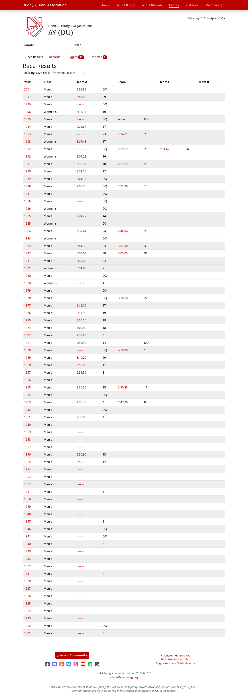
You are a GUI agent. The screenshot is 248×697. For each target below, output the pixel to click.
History (174, 5)
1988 (27, 186)
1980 (27, 276)
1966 (27, 380)
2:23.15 (123, 164)
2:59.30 (81, 462)
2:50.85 (123, 387)
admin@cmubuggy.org (124, 677)
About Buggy (126, 5)
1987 (27, 194)
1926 (27, 596)
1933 (27, 559)
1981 (27, 261)
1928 (27, 581)
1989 (27, 179)
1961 (27, 417)
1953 (27, 477)
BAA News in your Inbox (175, 659)
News (106, 5)
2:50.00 (81, 365)
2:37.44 (81, 231)
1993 (27, 134)
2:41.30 (81, 246)
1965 (27, 387)
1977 (27, 305)
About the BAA (152, 5)
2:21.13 (81, 179)
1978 (27, 298)
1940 (27, 544)
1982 (27, 253)
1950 (27, 499)
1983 (27, 246)
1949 (27, 507)
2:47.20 (123, 402)
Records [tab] (54, 57)
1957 (27, 447)
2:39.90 (81, 261)
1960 (27, 425)
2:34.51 (123, 134)
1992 (27, 149)
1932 (27, 566)
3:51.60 (81, 268)
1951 (27, 492)
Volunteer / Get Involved (175, 655)
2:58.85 (81, 89)
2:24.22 (81, 216)
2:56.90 (81, 454)
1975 (27, 320)
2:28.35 (81, 134)
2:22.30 (123, 186)
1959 (27, 432)
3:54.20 (81, 320)
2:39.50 (81, 372)
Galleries (192, 5)
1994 (27, 127)
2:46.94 (123, 231)
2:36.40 (81, 402)
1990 (27, 171)
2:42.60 (81, 305)
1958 (27, 440)
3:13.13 (81, 112)
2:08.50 (81, 186)
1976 (27, 313)
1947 (27, 521)
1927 (27, 589)
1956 (27, 454)
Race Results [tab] (34, 57)
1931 (27, 574)
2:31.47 (164, 149)
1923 (27, 618)
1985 (27, 216)
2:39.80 (81, 335)
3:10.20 (81, 358)
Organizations (82, 26)
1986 (27, 201)
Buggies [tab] (74, 57)
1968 (27, 365)
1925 (27, 603)
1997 (27, 97)
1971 (27, 343)
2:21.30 (81, 171)
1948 (27, 514)
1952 (27, 484)
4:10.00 (123, 350)
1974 (27, 328)
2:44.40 (81, 97)
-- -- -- (80, 104)
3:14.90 (81, 313)
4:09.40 (81, 328)
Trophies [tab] (97, 57)
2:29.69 (123, 149)
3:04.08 (81, 253)
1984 (27, 231)
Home (52, 26)
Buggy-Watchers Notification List (176, 663)
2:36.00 (81, 417)
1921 (27, 633)
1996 (27, 104)
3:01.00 (123, 246)
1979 (27, 291)
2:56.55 (81, 387)
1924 (27, 611)
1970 (27, 350)
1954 (27, 469)
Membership (214, 5)
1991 (27, 164)
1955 (27, 462)
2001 (27, 89)
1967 (27, 372)
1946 (27, 529)
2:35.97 (81, 164)
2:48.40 (81, 343)
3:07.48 (81, 142)
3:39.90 (81, 283)
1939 (27, 551)
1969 (27, 358)
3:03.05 (123, 253)
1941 (27, 536)
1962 (27, 410)
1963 (27, 402)
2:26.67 (81, 127)
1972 (27, 335)
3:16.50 (123, 298)
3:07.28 (81, 156)
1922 (27, 626)
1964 (27, 395)
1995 (27, 119)
